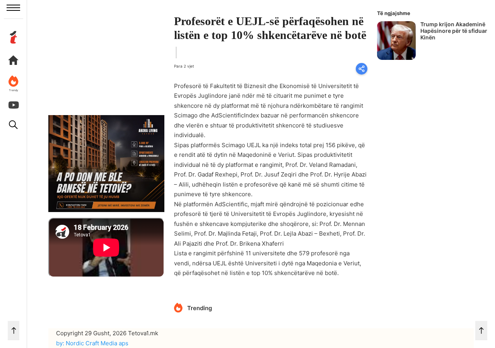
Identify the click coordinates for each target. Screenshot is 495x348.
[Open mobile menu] (13, 8)
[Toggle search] (13, 125)
